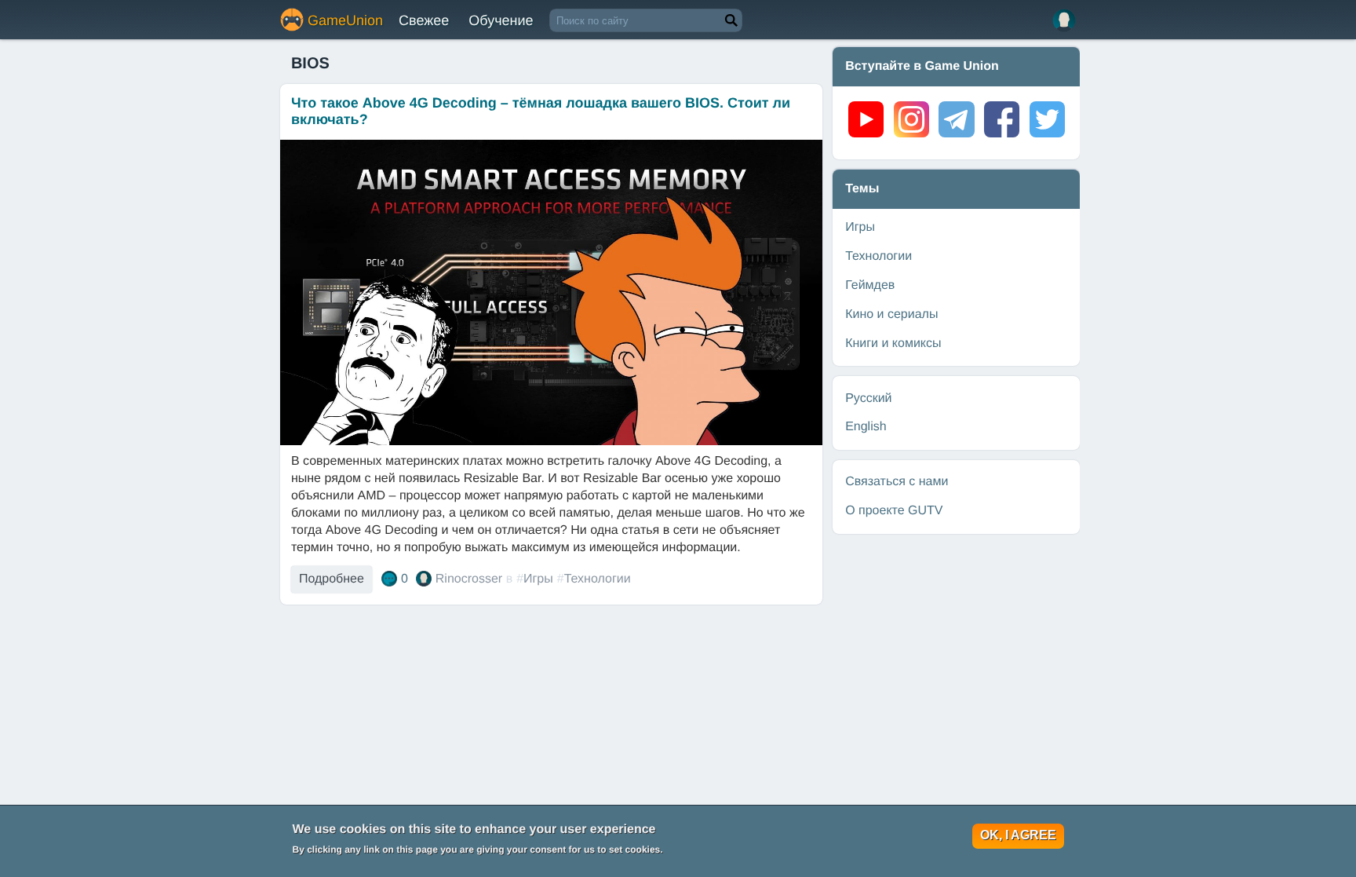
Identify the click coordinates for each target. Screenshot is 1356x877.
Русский (868, 398)
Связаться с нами (896, 481)
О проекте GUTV (893, 510)
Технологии (597, 579)
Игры (538, 579)
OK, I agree (1018, 835)
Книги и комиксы (893, 343)
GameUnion (345, 20)
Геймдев (870, 285)
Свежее (424, 20)
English (865, 426)
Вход (1064, 20)
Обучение (500, 20)
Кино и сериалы (891, 314)
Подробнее (331, 579)
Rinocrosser (469, 579)
